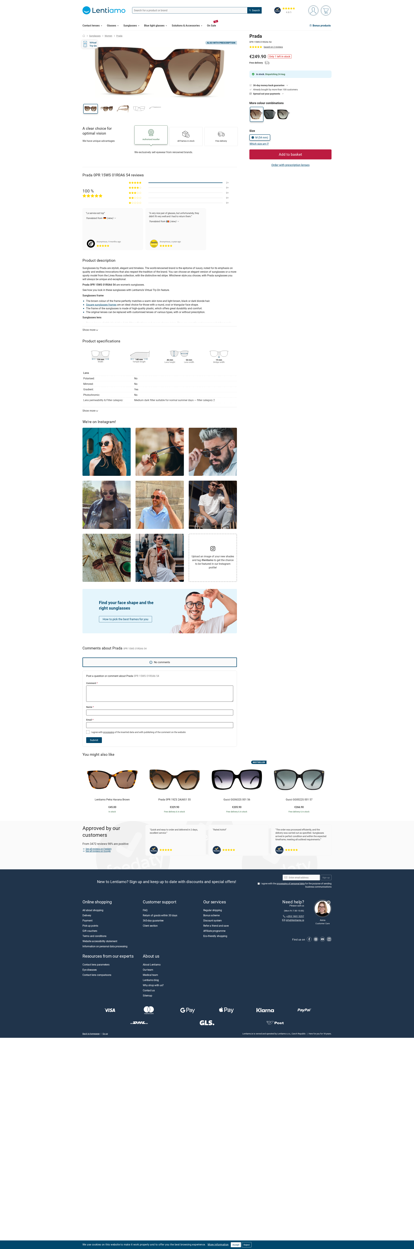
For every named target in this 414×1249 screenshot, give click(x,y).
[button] (90, 109)
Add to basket (290, 154)
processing (108, 732)
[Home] (83, 36)
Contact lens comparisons (96, 975)
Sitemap (147, 995)
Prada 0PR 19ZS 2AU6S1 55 (174, 799)
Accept (235, 1244)
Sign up (326, 877)
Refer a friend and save (216, 925)
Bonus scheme (211, 915)
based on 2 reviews (273, 46)
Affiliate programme (214, 931)
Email (89, 719)
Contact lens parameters (95, 964)
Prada (119, 35)
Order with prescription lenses (290, 165)
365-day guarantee (153, 920)
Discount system (212, 920)
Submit (94, 740)
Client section (150, 925)
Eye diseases (89, 969)
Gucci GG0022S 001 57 (299, 799)
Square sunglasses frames (101, 304)
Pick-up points (90, 925)
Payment (87, 920)
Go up (105, 1033)
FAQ (145, 910)
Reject (247, 1244)
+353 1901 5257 (295, 916)
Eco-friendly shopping (215, 936)
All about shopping (92, 910)
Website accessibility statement (99, 941)
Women (108, 35)
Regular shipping (212, 910)
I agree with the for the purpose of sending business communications (296, 885)
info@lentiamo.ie (295, 920)
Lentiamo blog (151, 980)
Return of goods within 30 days (160, 915)
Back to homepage (91, 1033)
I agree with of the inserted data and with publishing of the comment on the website (138, 732)
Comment (92, 683)
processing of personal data (291, 883)
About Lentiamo (152, 964)
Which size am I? (259, 144)
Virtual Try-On (93, 44)
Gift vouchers (89, 931)
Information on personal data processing (104, 946)
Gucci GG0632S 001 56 (236, 799)
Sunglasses (95, 35)
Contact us (149, 990)
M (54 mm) (261, 137)
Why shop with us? (153, 985)
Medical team (150, 975)
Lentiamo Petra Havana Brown (112, 799)
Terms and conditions (94, 936)
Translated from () (100, 218)
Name (90, 706)
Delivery (86, 915)
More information (218, 1244)
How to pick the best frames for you (125, 619)
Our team (148, 969)
